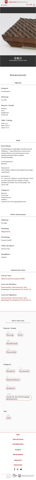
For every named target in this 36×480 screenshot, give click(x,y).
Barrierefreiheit (18, 454)
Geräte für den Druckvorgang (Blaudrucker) (18, 398)
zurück (5, 5)
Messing (10, 335)
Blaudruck (11, 371)
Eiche (20, 335)
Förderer (18, 450)
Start (18, 434)
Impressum (18, 460)
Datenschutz (18, 465)
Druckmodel (24, 371)
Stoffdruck (11, 388)
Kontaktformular (18, 444)
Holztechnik (11, 352)
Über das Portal (18, 439)
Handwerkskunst (13, 380)
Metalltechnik (12, 343)
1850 (8, 418)
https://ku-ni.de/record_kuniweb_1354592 (13, 278)
